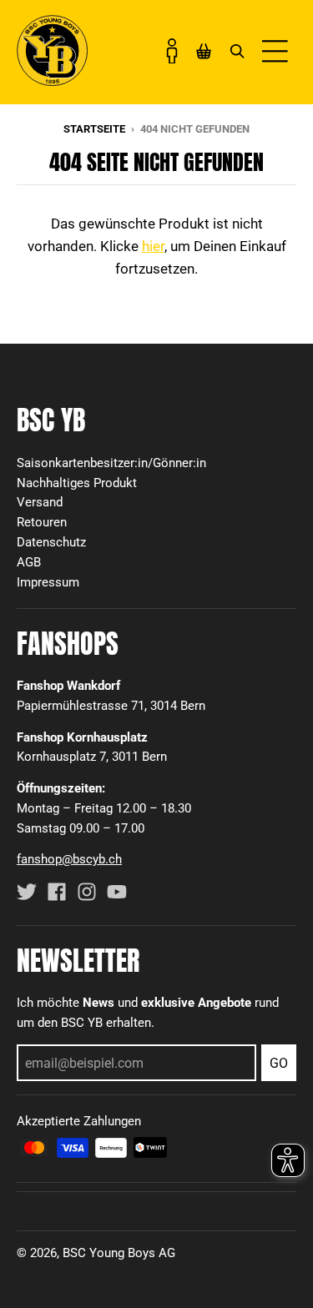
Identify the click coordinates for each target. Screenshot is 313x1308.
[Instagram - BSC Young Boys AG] (87, 892)
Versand (40, 502)
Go (279, 1063)
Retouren (42, 522)
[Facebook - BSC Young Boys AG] (57, 892)
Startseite (94, 129)
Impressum (48, 582)
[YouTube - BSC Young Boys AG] (117, 892)
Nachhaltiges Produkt (77, 482)
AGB (29, 562)
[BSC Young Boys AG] (52, 81)
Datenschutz (51, 542)
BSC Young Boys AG (119, 1252)
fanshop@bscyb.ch (69, 859)
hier (153, 246)
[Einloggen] (172, 51)
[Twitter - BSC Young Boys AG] (27, 892)
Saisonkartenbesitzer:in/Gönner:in (111, 462)
